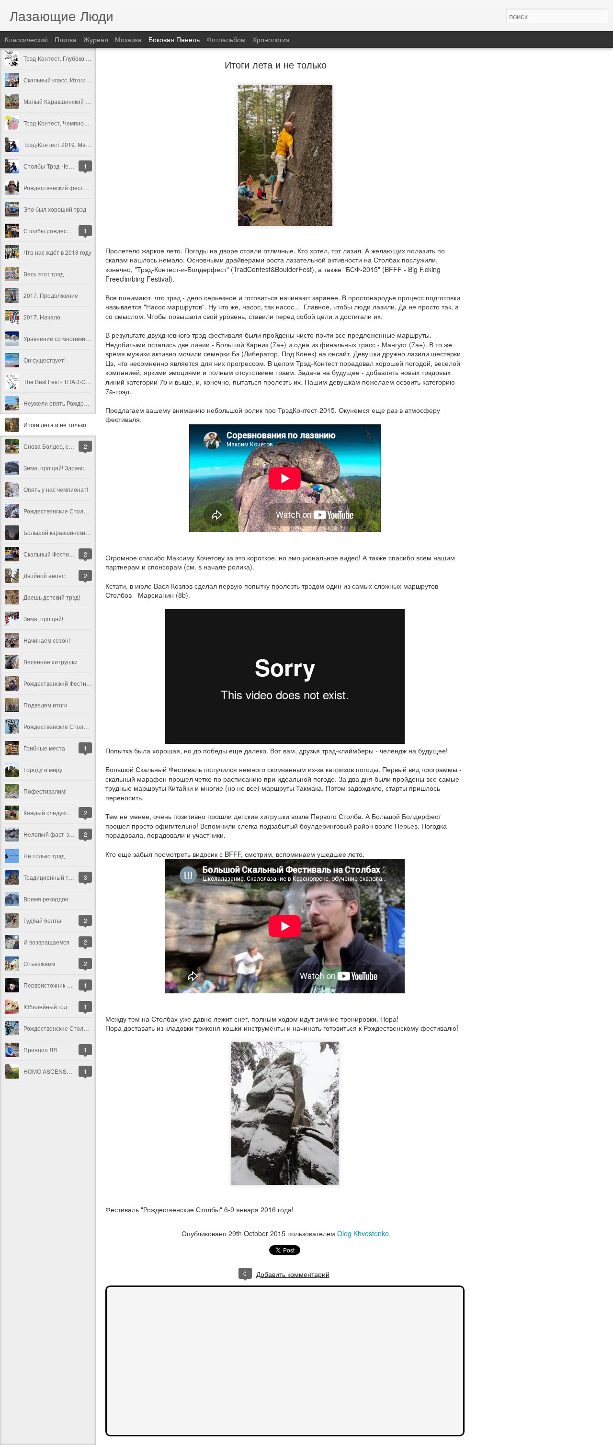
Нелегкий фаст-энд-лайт (57, 834)
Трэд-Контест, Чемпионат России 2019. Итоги (85, 123)
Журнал (95, 39)
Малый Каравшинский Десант (64, 101)
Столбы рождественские (57, 231)
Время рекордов (45, 899)
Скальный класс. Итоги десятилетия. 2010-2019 (88, 80)
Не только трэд (44, 856)
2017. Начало (41, 317)
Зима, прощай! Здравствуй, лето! (68, 468)
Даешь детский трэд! (51, 597)
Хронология (271, 39)
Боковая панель (174, 39)
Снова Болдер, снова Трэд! (60, 446)
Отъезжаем (39, 963)
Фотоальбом (226, 39)
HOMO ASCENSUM (49, 1071)
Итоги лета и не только (54, 425)
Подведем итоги (45, 705)
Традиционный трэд (50, 877)
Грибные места (44, 748)
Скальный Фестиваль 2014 (59, 554)
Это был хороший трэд (54, 209)
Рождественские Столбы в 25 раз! (69, 511)
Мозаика (128, 39)
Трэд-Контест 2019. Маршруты (65, 144)
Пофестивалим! (45, 791)
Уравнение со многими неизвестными (74, 338)
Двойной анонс (44, 575)
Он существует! (44, 360)
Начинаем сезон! (46, 640)
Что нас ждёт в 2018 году (57, 252)
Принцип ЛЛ (40, 1050)
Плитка (66, 39)
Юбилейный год (45, 1006)
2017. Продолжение (50, 295)
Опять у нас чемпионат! (55, 489)
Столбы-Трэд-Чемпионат (57, 166)
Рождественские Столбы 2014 (64, 726)
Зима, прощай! (43, 618)
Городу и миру (42, 769)
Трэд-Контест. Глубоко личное (64, 58)
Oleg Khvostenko (363, 1233)
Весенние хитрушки (50, 662)
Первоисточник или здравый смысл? (73, 985)
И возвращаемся (46, 942)
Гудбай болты (42, 920)
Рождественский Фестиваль (61, 683)
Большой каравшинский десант (66, 532)
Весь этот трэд (43, 274)
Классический (26, 39)
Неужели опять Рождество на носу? (72, 403)
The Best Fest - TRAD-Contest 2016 (69, 381)
